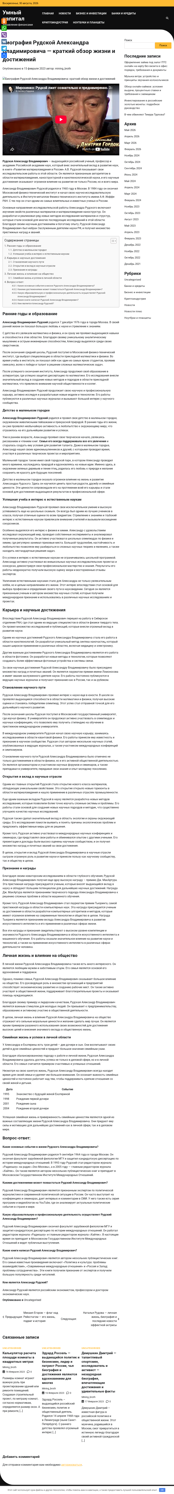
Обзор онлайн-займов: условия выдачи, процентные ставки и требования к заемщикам (143, 90)
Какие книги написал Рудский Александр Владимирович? (48, 300)
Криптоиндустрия (55, 22)
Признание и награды (25, 269)
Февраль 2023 (132, 238)
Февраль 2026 (132, 149)
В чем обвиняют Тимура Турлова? (144, 114)
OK (162, 1490)
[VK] (4, 41)
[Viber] (4, 34)
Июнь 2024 (130, 174)
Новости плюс (133, 311)
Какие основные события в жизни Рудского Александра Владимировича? (56, 285)
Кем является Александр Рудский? (36, 303)
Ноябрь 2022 (131, 251)
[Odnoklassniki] (4, 21)
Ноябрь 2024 (131, 155)
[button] (112, 241)
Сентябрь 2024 (133, 168)
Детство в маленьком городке (30, 250)
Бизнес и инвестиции (91, 13)
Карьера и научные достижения (26, 257)
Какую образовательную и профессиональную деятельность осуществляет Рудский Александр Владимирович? (61, 295)
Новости (65, 13)
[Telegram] (4, 48)
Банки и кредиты (124, 13)
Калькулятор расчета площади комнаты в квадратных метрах (19, 1357)
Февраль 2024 (132, 200)
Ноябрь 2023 (131, 206)
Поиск (128, 40)
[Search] (167, 18)
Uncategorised (32, 1300)
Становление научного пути (28, 262)
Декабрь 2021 (132, 263)
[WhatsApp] (4, 28)
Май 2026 (130, 130)
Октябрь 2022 (132, 257)
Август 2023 (131, 219)
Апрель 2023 (131, 232)
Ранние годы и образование (24, 245)
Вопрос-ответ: (15, 282)
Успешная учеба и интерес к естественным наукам (41, 253)
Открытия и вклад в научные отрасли (34, 265)
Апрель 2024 (131, 187)
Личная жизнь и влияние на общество (30, 273)
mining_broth (63, 68)
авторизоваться (71, 1464)
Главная (48, 13)
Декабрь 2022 (132, 244)
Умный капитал (13, 15)
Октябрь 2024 (132, 162)
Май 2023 (130, 225)
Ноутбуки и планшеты (88, 22)
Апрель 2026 (131, 136)
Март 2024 (130, 193)
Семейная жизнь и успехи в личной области (37, 278)
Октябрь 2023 (132, 213)
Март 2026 (130, 142)
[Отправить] (4, 55)
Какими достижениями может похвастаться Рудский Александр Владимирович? (60, 289)
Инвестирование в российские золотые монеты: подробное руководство (143, 104)
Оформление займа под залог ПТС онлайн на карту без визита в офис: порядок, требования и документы (146, 66)
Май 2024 (130, 181)
